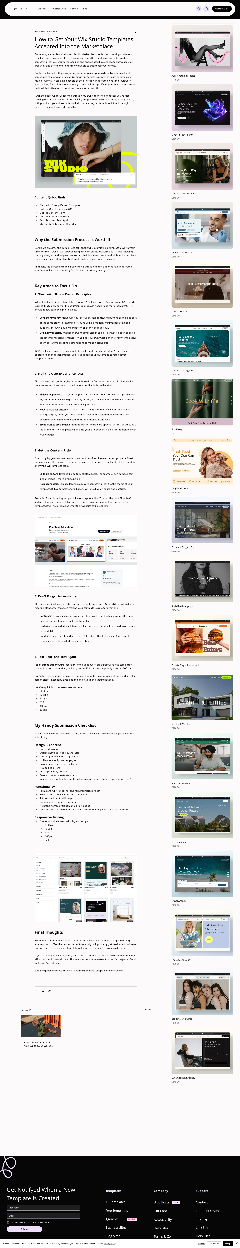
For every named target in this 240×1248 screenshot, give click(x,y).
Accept (228, 1243)
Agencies (112, 1219)
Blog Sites (112, 1236)
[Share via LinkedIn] (42, 991)
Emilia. (20, 9)
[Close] (236, 1243)
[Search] (199, 9)
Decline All (214, 1243)
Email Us (202, 1227)
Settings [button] (201, 1243)
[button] (206, 8)
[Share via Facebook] (36, 991)
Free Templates (116, 1210)
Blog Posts (161, 1202)
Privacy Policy (110, 1243)
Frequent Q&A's (207, 1211)
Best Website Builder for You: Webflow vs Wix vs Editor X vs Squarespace (38, 1044)
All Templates (115, 1202)
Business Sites (115, 1227)
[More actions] (135, 31)
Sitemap (202, 1219)
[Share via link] (49, 991)
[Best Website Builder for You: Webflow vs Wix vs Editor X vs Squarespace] (41, 1026)
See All (148, 1009)
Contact (202, 1202)
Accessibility (163, 1219)
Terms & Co (162, 1236)
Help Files (161, 1228)
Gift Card (160, 1211)
